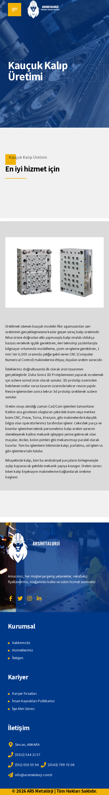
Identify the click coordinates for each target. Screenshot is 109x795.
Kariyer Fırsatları (24, 693)
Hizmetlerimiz (22, 650)
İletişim (17, 657)
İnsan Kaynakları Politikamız (33, 700)
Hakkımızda (21, 642)
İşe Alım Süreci (23, 708)
